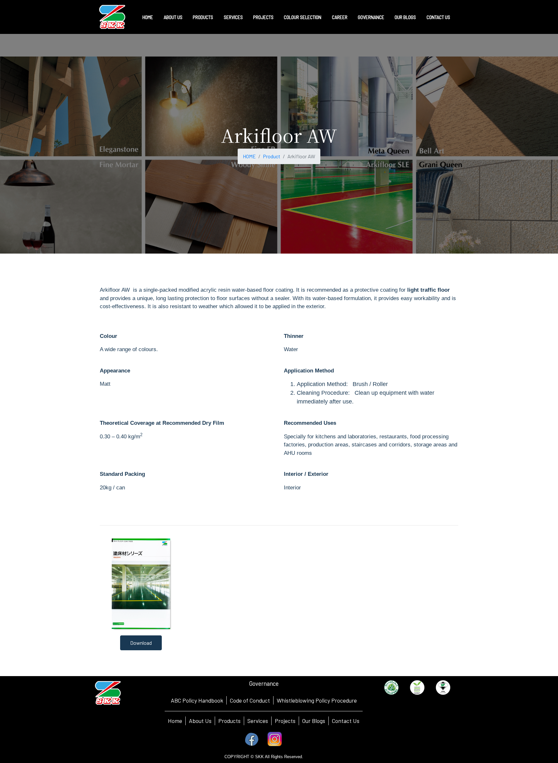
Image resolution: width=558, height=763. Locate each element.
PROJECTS (263, 17)
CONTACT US (438, 17)
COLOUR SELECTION (302, 17)
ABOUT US (173, 17)
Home (175, 720)
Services (257, 720)
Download (141, 643)
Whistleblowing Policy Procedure (317, 700)
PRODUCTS (203, 17)
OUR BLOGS (405, 17)
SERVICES (233, 17)
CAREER (339, 17)
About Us (200, 720)
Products (229, 720)
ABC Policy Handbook (197, 700)
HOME (147, 17)
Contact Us (345, 720)
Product (271, 156)
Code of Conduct (250, 700)
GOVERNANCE (371, 17)
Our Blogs (313, 720)
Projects (285, 720)
